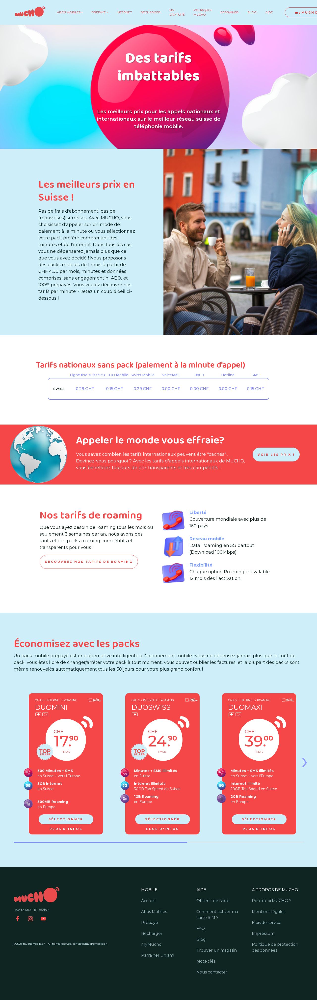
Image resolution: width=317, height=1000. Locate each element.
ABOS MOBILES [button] (68, 12)
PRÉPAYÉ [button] (99, 12)
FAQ (200, 928)
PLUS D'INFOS (66, 829)
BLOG (252, 12)
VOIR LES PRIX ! (276, 455)
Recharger (151, 933)
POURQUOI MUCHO (202, 12)
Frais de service (266, 922)
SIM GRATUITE (177, 12)
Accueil (148, 900)
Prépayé (149, 922)
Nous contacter (211, 972)
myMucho (151, 944)
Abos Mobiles (154, 911)
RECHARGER (150, 12)
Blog (201, 939)
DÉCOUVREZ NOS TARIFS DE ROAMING (89, 562)
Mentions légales (268, 911)
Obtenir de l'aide (212, 900)
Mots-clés (205, 961)
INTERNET (124, 12)
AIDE (269, 12)
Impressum (263, 933)
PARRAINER (229, 12)
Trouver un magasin (216, 950)
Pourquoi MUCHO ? (271, 900)
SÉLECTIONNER (66, 819)
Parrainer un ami (157, 955)
